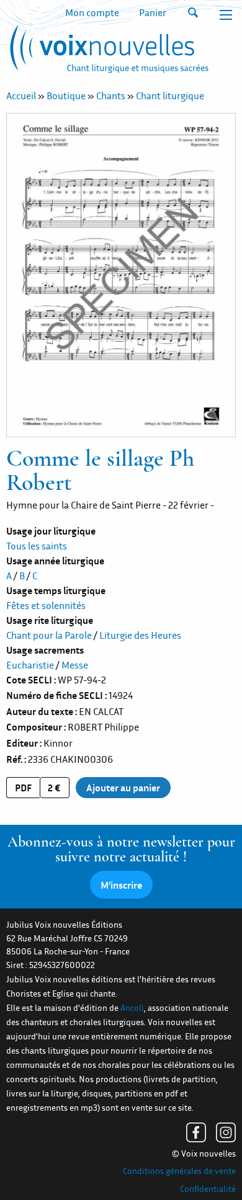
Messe (74, 665)
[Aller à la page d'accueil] (107, 51)
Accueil (21, 95)
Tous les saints (36, 546)
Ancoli (132, 1007)
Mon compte (92, 12)
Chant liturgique (170, 95)
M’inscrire (121, 885)
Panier (152, 12)
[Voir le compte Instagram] (226, 1132)
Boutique (66, 95)
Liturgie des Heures (140, 635)
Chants (110, 95)
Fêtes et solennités (46, 605)
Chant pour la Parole (49, 635)
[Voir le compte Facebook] (196, 1132)
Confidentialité (208, 1188)
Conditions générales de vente (179, 1170)
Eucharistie (30, 665)
